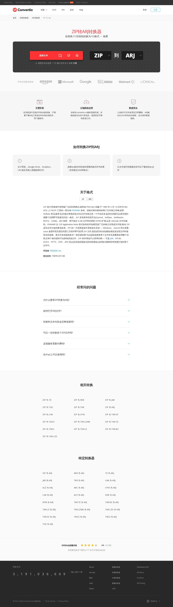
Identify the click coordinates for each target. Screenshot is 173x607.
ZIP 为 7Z (47, 400)
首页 (14, 18)
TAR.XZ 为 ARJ (49, 516)
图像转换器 (116, 583)
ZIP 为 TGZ (48, 407)
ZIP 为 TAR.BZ (112, 429)
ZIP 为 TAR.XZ (111, 414)
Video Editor (8, 2)
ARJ (90, 199)
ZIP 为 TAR (79, 407)
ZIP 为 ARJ (110, 407)
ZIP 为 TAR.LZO (50, 436)
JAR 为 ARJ (47, 480)
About (91, 567)
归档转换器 (24, 18)
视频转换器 (116, 567)
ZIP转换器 (36, 18)
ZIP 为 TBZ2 (48, 429)
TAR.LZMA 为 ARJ (82, 509)
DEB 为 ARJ (110, 495)
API (63, 9)
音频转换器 (116, 572)
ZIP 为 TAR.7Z (111, 421)
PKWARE (76, 210)
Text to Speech (63, 2)
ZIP (83, 199)
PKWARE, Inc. (56, 250)
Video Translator (82, 2)
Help (81, 9)
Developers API (143, 567)
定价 (72, 9)
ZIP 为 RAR (79, 400)
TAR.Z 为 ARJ (80, 516)
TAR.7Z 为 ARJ (80, 502)
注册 (155, 9)
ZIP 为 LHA (48, 414)
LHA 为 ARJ (48, 495)
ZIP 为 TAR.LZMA (82, 421)
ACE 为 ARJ (79, 495)
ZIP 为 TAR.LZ (80, 429)
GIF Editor (52, 2)
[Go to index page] (23, 9)
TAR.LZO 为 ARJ (112, 509)
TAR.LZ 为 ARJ (49, 509)
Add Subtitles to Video (23, 2)
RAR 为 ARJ (79, 473)
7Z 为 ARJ (109, 473)
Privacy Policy (63, 601)
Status (91, 588)
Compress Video (40, 2)
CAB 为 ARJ (110, 480)
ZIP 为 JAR (110, 400)
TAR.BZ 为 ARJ (112, 502)
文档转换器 (116, 578)
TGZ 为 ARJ (48, 524)
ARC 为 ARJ (79, 487)
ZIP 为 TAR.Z (49, 421)
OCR (54, 9)
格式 (90, 578)
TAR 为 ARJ (79, 480)
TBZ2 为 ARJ (111, 516)
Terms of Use (50, 601)
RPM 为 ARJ (48, 502)
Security (92, 572)
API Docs (140, 572)
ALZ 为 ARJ (48, 487)
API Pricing (141, 583)
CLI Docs (140, 578)
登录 (145, 9)
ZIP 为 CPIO (79, 414)
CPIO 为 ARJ (110, 487)
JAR (111, 238)
